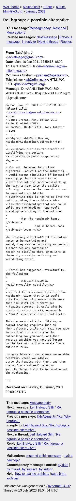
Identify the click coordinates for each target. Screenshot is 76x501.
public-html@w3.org (29, 84)
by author (45, 469)
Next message (46, 37)
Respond (59, 28)
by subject (29, 469)
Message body (40, 28)
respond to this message (43, 455)
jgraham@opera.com (51, 75)
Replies (66, 41)
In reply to (29, 41)
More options (15, 32)
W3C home (11, 7)
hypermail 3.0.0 (59, 486)
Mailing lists (31, 7)
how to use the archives (32, 473)
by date (63, 465)
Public (47, 7)
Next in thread (48, 41)
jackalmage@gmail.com (24, 57)
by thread (13, 469)
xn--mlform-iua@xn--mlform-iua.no (33, 112)
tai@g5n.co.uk (36, 79)
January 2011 (35, 11)
